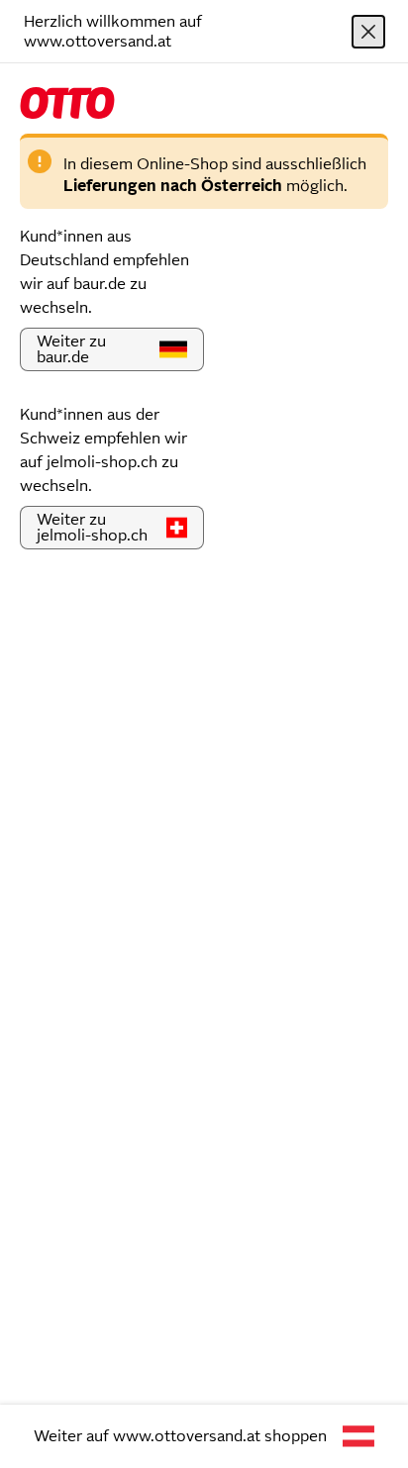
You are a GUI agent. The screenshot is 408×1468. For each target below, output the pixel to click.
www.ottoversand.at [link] (186, 1435)
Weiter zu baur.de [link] (71, 349)
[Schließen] (368, 32)
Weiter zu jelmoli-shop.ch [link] (92, 527)
